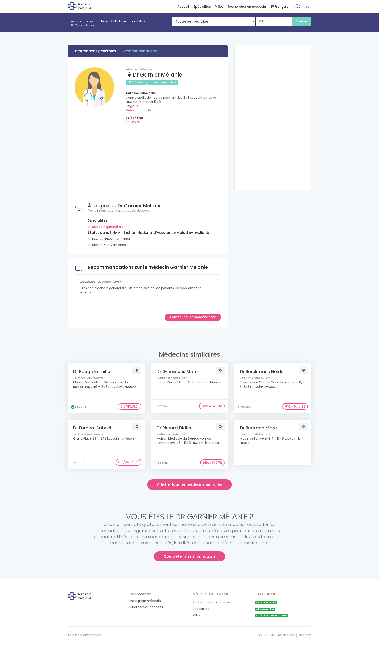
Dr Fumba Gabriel (92, 428)
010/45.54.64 (128, 462)
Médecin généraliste (128, 21)
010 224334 (134, 122)
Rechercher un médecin (247, 7)
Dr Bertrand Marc (258, 428)
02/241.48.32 (212, 406)
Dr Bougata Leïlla (92, 371)
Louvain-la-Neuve (97, 21)
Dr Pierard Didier (174, 428)
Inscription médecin (145, 601)
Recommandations (139, 51)
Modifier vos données (146, 607)
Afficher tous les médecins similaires (189, 484)
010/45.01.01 (129, 406)
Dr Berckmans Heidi (261, 371)
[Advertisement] (148, 158)
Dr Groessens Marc (177, 371)
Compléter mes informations (189, 556)
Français (281, 7)
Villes (219, 7)
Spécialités (202, 7)
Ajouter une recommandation (193, 317)
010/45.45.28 (295, 406)
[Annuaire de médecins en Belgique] (86, 6)
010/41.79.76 (212, 463)
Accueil (183, 7)
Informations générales (95, 51)
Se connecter (140, 594)
